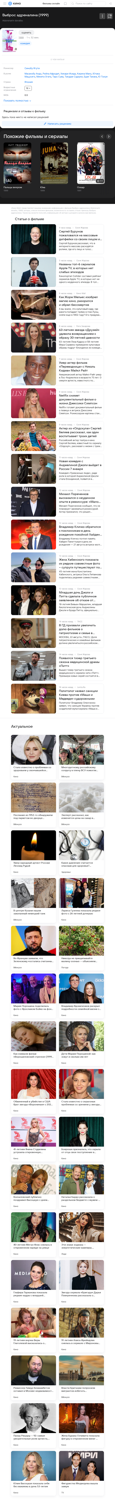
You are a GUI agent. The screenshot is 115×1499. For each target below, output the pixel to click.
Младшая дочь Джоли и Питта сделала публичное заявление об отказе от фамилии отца (78, 596)
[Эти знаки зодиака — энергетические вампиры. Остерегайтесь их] (81, 1234)
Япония (29, 82)
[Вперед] (108, 136)
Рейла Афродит (51, 73)
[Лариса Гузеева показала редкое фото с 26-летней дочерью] (81, 900)
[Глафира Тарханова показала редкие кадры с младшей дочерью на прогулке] (33, 1282)
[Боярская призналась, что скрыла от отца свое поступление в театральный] (81, 1139)
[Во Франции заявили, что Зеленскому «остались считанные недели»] (33, 948)
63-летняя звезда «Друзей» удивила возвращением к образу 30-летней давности (79, 333)
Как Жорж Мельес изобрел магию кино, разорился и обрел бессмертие (78, 301)
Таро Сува (57, 76)
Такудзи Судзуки (74, 76)
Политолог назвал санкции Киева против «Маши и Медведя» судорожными (78, 694)
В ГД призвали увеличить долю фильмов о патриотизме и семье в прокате (77, 629)
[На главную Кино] (16, 3)
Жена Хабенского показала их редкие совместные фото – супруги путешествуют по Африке (79, 563)
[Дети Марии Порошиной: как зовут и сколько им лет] (81, 1043)
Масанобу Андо (33, 73)
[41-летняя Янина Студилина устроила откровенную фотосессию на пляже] (33, 1139)
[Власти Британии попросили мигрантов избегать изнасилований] (81, 1377)
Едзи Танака (90, 76)
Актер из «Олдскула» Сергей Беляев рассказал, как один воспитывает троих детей (80, 432)
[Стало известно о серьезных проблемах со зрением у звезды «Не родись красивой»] (81, 1091)
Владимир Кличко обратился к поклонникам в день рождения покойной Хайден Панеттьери (80, 531)
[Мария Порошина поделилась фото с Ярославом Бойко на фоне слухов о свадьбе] (33, 996)
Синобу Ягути (32, 68)
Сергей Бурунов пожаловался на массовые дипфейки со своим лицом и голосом (79, 235)
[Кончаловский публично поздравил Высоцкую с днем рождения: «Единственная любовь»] (33, 1187)
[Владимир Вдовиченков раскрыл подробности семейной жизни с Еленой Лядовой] (81, 996)
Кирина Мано (84, 73)
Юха (42, 187)
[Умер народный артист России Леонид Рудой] (33, 852)
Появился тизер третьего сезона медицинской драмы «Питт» (79, 662)
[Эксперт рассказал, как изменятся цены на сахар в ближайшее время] (81, 805)
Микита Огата (43, 76)
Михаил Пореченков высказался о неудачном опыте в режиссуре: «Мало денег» (79, 498)
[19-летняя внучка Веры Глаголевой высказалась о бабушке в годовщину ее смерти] (33, 1330)
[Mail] (10, 3)
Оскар (80, 187)
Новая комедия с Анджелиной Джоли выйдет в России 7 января (80, 465)
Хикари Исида (68, 73)
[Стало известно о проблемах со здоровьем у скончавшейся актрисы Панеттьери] (33, 757)
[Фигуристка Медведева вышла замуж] (81, 1473)
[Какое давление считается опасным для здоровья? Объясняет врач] (81, 852)
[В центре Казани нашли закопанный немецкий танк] (33, 900)
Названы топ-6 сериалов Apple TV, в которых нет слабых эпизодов (77, 268)
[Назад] (102, 136)
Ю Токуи (103, 76)
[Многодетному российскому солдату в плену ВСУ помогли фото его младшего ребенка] (81, 757)
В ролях (7, 73)
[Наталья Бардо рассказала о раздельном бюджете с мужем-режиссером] (81, 1187)
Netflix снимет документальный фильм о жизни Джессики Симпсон (78, 399)
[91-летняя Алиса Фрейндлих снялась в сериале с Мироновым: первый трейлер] (81, 1330)
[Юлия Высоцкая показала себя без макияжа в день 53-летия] (33, 1473)
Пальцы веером (13, 187)
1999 (21, 37)
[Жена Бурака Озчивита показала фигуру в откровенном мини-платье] (81, 1425)
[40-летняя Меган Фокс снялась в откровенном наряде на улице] (33, 1234)
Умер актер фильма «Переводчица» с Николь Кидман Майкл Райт (77, 366)
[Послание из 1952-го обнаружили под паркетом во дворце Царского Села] (33, 805)
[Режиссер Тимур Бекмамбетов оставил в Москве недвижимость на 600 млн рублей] (33, 1377)
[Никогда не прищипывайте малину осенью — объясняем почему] (81, 948)
